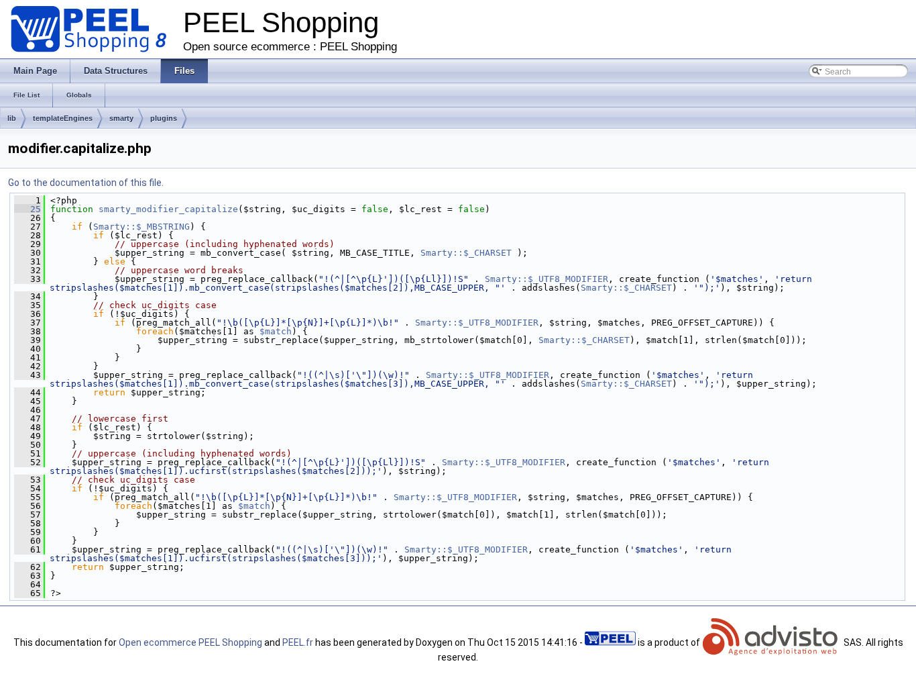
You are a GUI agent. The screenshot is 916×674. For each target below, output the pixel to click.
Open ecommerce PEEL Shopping (190, 642)
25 (27, 209)
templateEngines (63, 118)
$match (276, 331)
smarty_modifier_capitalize (168, 209)
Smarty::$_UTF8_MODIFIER (546, 279)
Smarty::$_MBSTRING (141, 227)
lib (11, 118)
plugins (163, 118)
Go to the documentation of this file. (86, 182)
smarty (121, 118)
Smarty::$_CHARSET (466, 253)
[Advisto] (772, 642)
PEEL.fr (297, 642)
